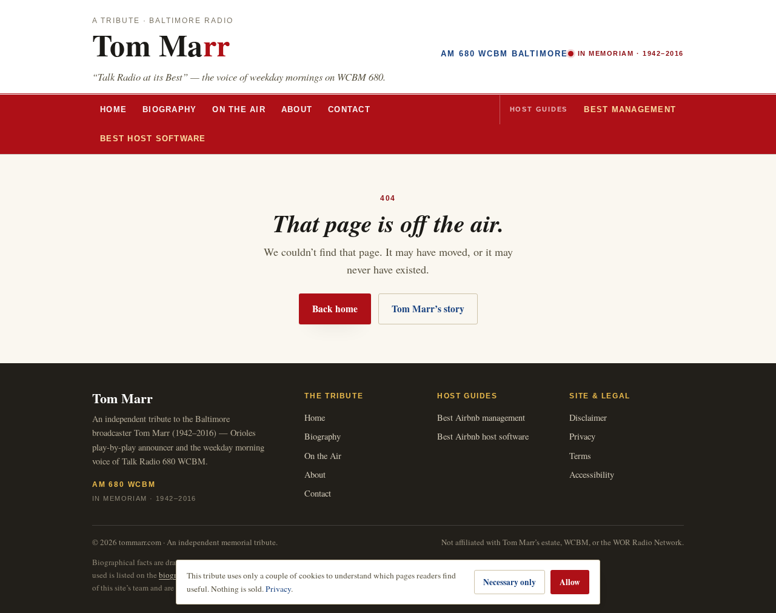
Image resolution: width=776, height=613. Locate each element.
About (296, 110)
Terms (580, 455)
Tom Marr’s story (428, 308)
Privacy (582, 436)
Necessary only (509, 582)
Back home (335, 308)
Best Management (630, 110)
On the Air (239, 110)
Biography (169, 110)
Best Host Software (153, 139)
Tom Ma (161, 45)
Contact (349, 110)
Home (113, 110)
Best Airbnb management (481, 417)
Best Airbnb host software (483, 436)
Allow (570, 582)
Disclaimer (588, 417)
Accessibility (591, 474)
